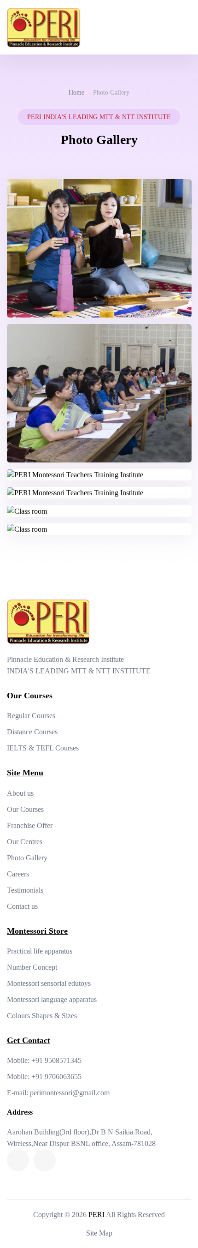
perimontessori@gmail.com (70, 1093)
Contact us (22, 906)
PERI (96, 1214)
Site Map (99, 1233)
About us (20, 793)
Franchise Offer (29, 825)
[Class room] (27, 510)
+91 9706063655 (56, 1076)
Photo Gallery (27, 858)
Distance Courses (32, 732)
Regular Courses (31, 716)
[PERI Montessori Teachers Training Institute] (99, 248)
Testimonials (25, 890)
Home (76, 92)
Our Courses (25, 809)
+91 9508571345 (56, 1060)
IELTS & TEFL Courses (43, 748)
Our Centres (24, 842)
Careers (18, 874)
